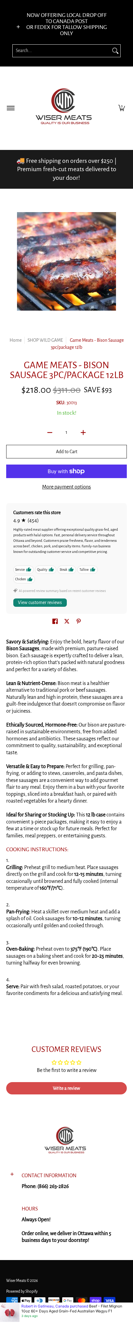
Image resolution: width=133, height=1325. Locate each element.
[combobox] (61, 51)
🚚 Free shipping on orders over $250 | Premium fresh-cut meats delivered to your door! (66, 169)
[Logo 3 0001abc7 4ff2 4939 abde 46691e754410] (66, 1141)
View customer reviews (40, 602)
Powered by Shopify (22, 1291)
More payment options (66, 487)
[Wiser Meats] (65, 108)
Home (16, 340)
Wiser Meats (16, 1281)
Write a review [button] (66, 1088)
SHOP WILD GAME (45, 340)
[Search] (115, 51)
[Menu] (10, 108)
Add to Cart (66, 451)
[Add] (83, 432)
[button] (121, 108)
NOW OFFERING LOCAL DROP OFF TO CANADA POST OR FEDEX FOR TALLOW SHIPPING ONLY (66, 24)
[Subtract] (49, 432)
